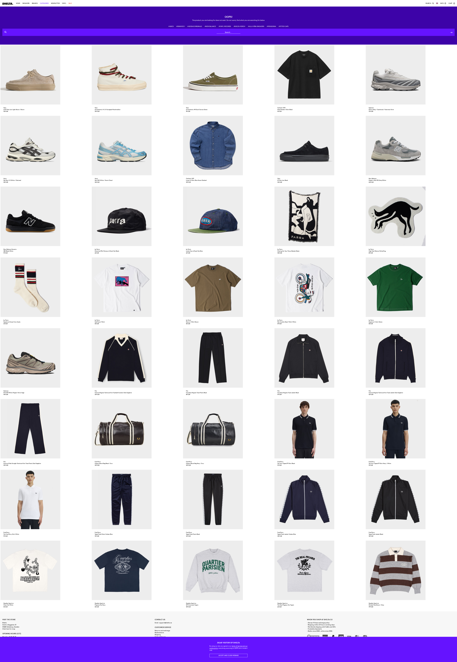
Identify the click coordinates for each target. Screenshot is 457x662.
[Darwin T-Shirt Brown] (228, 287)
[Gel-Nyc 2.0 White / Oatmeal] (45, 145)
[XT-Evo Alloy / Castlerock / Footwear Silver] (411, 75)
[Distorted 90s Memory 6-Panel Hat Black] (137, 216)
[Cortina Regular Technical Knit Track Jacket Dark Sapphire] (411, 358)
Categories (44, 3)
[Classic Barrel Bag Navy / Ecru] (228, 428)
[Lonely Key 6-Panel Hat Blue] (228, 216)
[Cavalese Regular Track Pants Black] (228, 358)
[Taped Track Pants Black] (228, 499)
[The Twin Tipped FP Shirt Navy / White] (411, 428)
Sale (70, 3)
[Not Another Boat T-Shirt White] (319, 287)
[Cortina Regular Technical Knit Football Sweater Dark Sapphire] (137, 358)
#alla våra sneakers (256, 26)
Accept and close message (229, 655)
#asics (171, 26)
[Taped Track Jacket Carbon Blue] (319, 499)
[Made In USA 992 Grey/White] (411, 145)
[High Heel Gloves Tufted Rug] (411, 216)
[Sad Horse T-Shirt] (137, 287)
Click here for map (8, 629)
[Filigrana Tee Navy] (137, 570)
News (18, 3)
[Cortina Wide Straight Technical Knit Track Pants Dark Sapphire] (45, 428)
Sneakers (26, 3)
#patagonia (271, 26)
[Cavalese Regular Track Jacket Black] (319, 358)
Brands (35, 3)
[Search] (451, 32)
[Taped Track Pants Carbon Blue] (137, 499)
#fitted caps (283, 26)
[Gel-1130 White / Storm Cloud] (137, 145)
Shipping (158, 634)
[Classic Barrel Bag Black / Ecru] (137, 428)
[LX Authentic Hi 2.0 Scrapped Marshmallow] (137, 75)
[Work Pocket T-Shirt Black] (319, 75)
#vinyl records (225, 26)
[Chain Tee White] (45, 570)
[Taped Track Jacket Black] (411, 499)
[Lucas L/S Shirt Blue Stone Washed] (228, 145)
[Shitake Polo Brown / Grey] (411, 570)
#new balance (210, 26)
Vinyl (64, 3)
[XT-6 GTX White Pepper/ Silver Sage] (45, 358)
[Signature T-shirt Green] (411, 287)
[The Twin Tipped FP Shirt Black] (319, 428)
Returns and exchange (162, 630)
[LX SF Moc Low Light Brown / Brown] (45, 75)
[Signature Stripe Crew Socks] (45, 287)
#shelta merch (239, 26)
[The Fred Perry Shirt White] (45, 499)
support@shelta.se (165, 623)
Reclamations (159, 632)
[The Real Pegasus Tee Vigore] (319, 570)
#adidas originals (194, 26)
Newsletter (55, 3)
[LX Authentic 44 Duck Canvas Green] (228, 75)
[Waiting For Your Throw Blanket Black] (319, 216)
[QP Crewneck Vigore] (228, 570)
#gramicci (180, 26)
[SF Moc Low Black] (319, 145)
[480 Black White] (45, 216)
